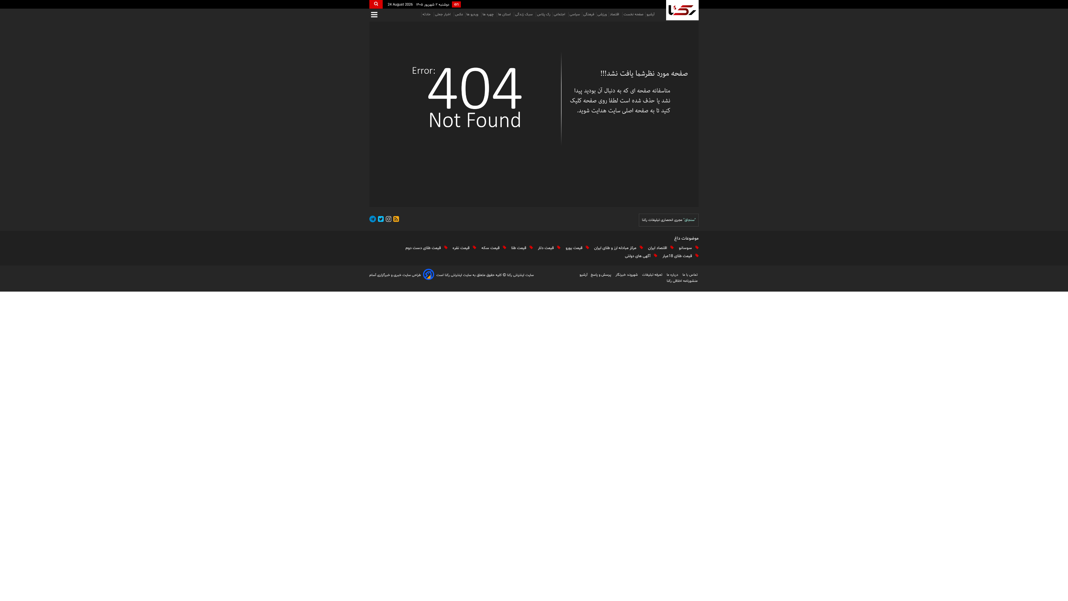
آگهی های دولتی (638, 256)
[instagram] (388, 220)
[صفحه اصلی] (534, 114)
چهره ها (489, 14)
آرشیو (650, 14)
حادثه (427, 14)
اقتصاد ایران (658, 248)
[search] (376, 4)
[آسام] (428, 275)
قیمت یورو (575, 248)
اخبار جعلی (443, 14)
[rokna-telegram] (372, 220)
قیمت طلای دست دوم (424, 248)
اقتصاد (615, 14)
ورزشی (602, 14)
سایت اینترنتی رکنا (520, 275)
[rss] (395, 220)
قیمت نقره (462, 248)
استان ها (505, 14)
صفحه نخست (633, 14)
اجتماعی (560, 14)
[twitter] (380, 220)
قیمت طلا (519, 248)
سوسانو (686, 248)
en (456, 5)
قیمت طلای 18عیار (677, 256)
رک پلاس (543, 14)
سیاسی (575, 14)
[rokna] (682, 10)
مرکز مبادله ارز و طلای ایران (615, 248)
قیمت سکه (491, 248)
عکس (459, 14)
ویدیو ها (472, 14)
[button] (374, 15)
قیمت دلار (546, 248)
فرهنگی (588, 14)
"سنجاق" (689, 220)
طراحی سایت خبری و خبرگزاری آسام (395, 275)
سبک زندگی (524, 14)
